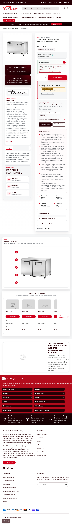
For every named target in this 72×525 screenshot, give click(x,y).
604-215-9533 (59, 206)
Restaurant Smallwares (10, 498)
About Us (43, 2)
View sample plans (43, 56)
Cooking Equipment (9, 477)
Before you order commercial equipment (49, 119)
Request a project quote (58, 124)
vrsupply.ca (6, 453)
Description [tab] (9, 148)
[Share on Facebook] (45, 228)
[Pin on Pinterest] (48, 228)
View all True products (12, 141)
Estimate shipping (44, 213)
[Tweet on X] (42, 228)
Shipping (40, 49)
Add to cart (57, 77)
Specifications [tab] (20, 148)
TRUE (38, 37)
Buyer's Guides (42, 434)
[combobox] (40, 8)
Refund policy (41, 455)
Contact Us (52, 2)
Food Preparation (8, 480)
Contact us (9, 462)
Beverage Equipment (9, 487)
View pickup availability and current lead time (50, 71)
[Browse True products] (17, 92)
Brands (5, 501)
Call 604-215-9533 (45, 124)
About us (40, 445)
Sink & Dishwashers (9, 494)
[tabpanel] (18, 157)
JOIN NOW (56, 24)
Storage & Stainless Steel (11, 491)
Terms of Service (42, 452)
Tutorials (40, 438)
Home (4, 28)
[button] (68, 8)
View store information (47, 93)
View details (13, 316)
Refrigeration (7, 484)
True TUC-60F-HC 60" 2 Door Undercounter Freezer (17, 28)
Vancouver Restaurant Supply (14, 517)
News (39, 441)
